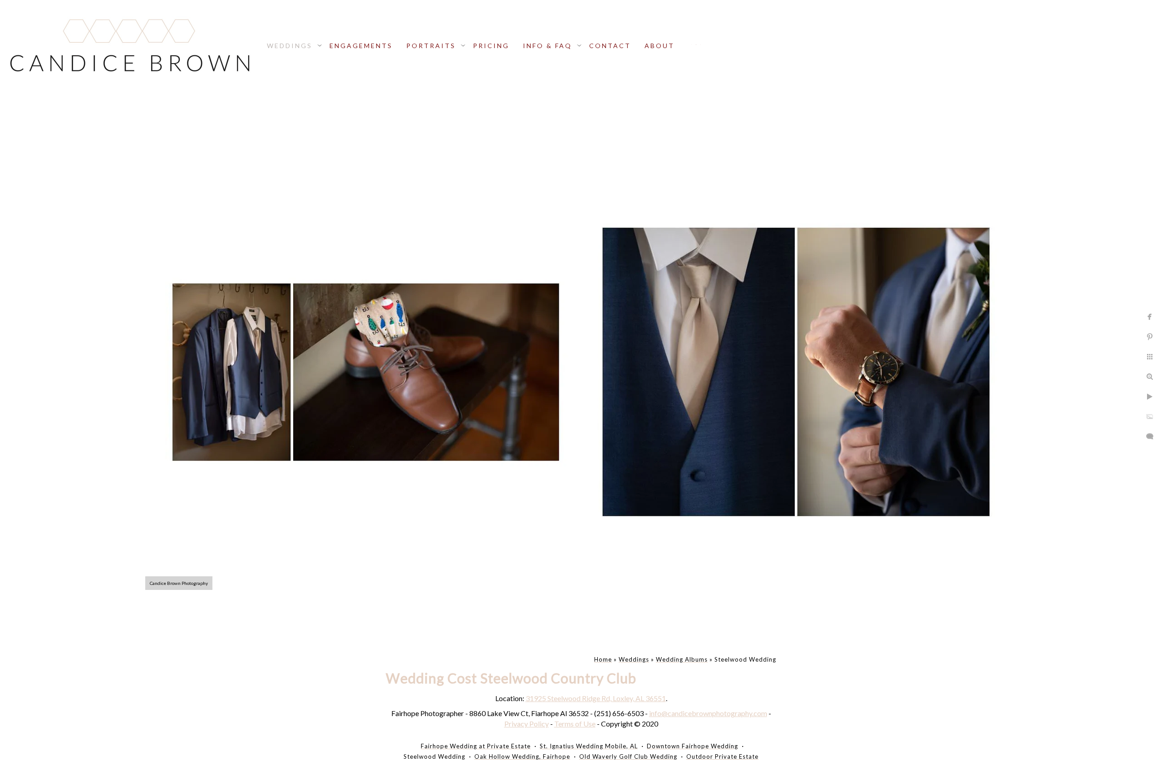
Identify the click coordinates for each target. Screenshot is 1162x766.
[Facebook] (691, 45)
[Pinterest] (700, 45)
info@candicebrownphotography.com (708, 713)
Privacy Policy (526, 723)
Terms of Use (575, 723)
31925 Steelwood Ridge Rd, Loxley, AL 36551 (596, 698)
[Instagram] (696, 45)
